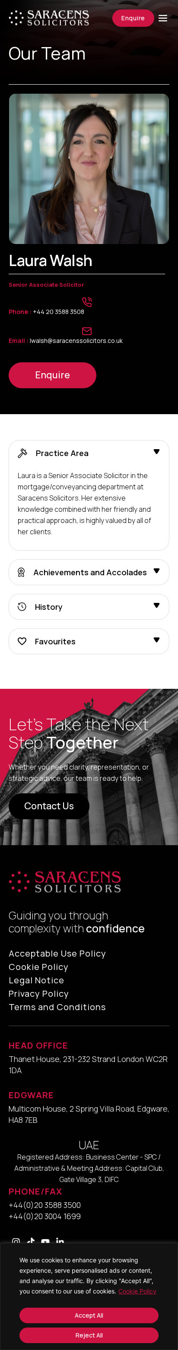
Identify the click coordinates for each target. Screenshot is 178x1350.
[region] (89, 1296)
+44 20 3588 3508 (46, 311)
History (49, 607)
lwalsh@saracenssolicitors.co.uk (66, 340)
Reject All (89, 1335)
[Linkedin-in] (60, 1242)
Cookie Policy (137, 1291)
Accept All (89, 1315)
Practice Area (62, 453)
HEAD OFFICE (38, 1045)
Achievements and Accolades (90, 572)
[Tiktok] (30, 1242)
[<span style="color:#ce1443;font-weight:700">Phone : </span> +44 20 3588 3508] (87, 302)
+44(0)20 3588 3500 (45, 1205)
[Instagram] (16, 1242)
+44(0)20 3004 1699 (45, 1216)
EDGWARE (31, 1095)
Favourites (55, 641)
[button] (89, 453)
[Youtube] (45, 1242)
